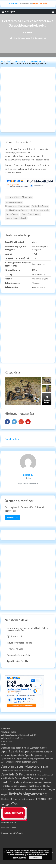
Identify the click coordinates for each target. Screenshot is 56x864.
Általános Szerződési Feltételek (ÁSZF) (18, 735)
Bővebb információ (19, 858)
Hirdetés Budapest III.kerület (38, 782)
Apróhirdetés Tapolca (40, 206)
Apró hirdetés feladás (17, 661)
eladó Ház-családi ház (41, 775)
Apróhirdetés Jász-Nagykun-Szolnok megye (18, 759)
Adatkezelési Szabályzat (12, 738)
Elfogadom (35, 857)
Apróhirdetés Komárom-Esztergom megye (19, 762)
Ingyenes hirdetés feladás (19, 642)
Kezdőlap (5, 729)
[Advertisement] (28, 100)
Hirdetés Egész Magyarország (16, 785)
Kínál (14, 803)
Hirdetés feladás (15, 648)
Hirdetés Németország (26, 799)
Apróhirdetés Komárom (44, 759)
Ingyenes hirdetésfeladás (12, 833)
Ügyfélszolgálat (8, 732)
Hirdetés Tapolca (12, 214)
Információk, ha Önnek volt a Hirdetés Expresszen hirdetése (28, 629)
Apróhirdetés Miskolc (11, 770)
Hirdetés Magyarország (40, 210)
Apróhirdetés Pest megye (17, 774)
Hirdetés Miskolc (9, 799)
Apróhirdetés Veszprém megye (17, 210)
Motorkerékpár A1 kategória (16, 218)
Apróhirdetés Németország (31, 771)
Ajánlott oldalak (14, 636)
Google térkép (12, 439)
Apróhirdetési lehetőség (18, 655)
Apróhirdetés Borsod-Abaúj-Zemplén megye (24, 747)
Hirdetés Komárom (20, 789)
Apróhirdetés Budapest (16, 751)
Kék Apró (10, 11)
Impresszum (6, 741)
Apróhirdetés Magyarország (18, 206)
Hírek (4, 744)
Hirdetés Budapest (13, 782)
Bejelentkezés (12, 518)
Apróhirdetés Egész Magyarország (28, 755)
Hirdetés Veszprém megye (30, 214)
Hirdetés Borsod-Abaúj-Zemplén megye (25, 778)
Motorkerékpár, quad (21, 38)
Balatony (28, 474)
